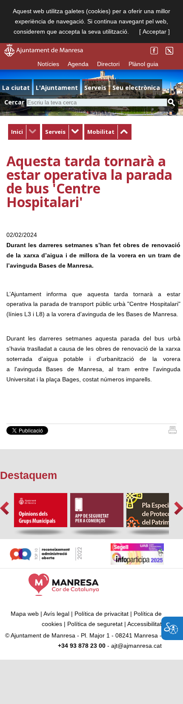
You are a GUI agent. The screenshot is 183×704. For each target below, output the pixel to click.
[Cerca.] (171, 102)
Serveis (55, 132)
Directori (108, 64)
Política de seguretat (95, 623)
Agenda (78, 64)
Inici (17, 132)
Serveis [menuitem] (95, 88)
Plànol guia (143, 64)
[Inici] (173, 431)
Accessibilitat (144, 623)
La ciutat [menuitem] (16, 88)
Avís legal (56, 613)
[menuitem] (24, 132)
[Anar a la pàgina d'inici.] (43, 54)
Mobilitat (100, 132)
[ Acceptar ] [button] (154, 31)
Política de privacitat (101, 613)
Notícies (48, 64)
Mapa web (25, 613)
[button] (4, 508)
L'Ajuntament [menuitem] (57, 88)
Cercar (14, 102)
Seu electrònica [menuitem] (136, 88)
